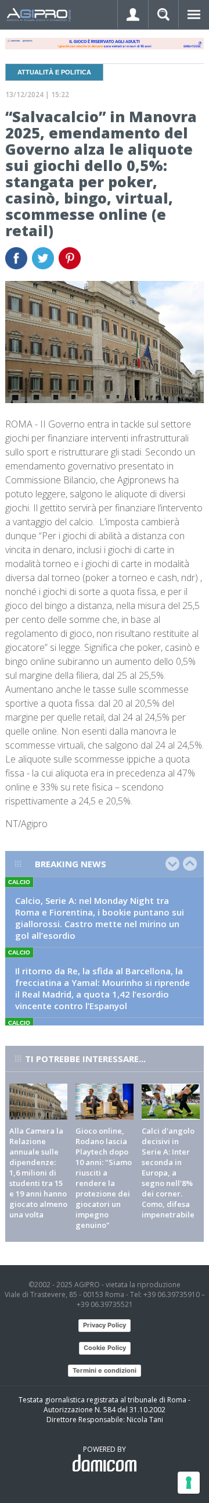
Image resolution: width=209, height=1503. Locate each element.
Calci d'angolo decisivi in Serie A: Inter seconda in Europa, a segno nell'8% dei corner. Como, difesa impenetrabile (168, 1173)
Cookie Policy (105, 1348)
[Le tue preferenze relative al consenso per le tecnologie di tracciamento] (189, 1483)
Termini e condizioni (104, 1370)
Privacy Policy (104, 1325)
